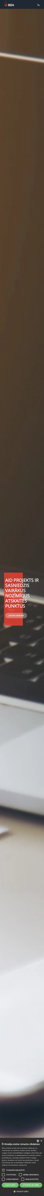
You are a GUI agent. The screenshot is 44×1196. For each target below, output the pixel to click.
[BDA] (9, 3)
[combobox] (38, 1141)
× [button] (41, 1141)
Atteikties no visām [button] (31, 1185)
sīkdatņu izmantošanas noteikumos (14, 1165)
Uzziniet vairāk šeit (16, 615)
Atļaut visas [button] (10, 1185)
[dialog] (22, 1167)
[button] (22, 1191)
